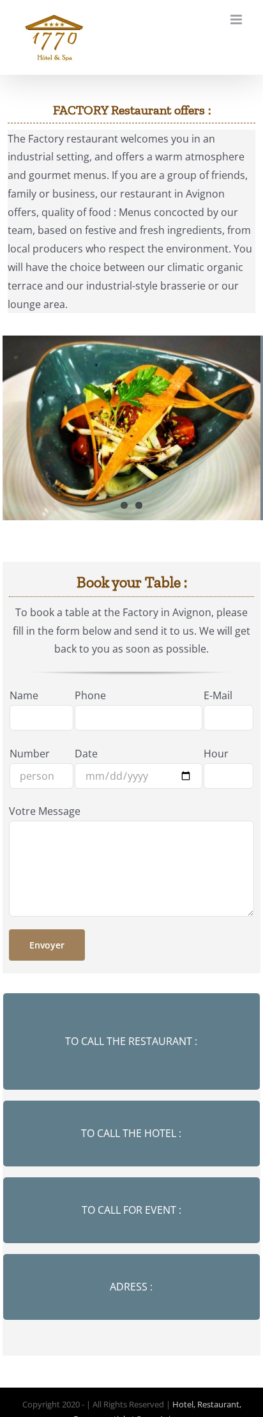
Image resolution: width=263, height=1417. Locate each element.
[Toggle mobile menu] (237, 19)
